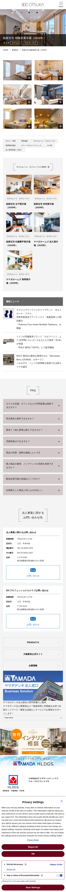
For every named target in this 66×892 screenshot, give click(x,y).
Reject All (33, 847)
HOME (5, 50)
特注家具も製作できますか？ (20, 418)
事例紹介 (15, 50)
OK (33, 854)
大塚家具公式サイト (33, 654)
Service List (11, 869)
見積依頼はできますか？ (18, 441)
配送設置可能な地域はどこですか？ (23, 479)
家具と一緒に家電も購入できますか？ (24, 430)
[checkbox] (59, 875)
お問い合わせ (33, 575)
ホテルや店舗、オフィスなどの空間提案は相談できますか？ (29, 405)
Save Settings (33, 887)
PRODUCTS (33, 642)
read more (9, 718)
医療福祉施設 (11, 145)
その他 (49, 145)
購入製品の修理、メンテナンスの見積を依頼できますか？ (29, 466)
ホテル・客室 (11, 141)
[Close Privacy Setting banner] (61, 801)
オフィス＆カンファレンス (31, 145)
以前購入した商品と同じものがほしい (24, 490)
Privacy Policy (33, 840)
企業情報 (33, 665)
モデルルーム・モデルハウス (44, 141)
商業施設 (24, 141)
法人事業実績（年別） (14, 150)
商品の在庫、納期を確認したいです (23, 452)
